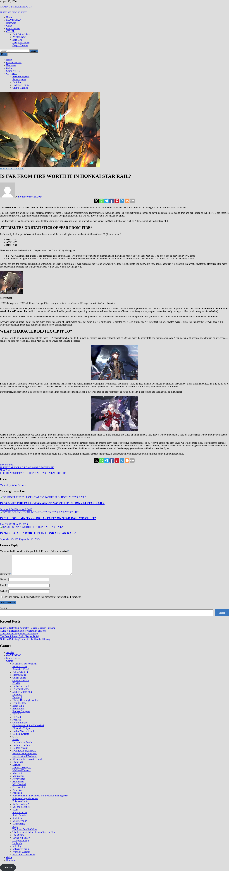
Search (3, 608)
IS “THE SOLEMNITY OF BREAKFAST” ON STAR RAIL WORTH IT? (48, 518)
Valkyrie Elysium (20, 849)
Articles (10, 652)
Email (4, 585)
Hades (15, 739)
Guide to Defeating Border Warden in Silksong (23, 630)
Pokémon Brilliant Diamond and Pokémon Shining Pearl (40, 795)
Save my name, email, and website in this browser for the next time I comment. (42, 597)
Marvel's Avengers (21, 767)
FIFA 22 (16, 714)
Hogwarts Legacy (21, 745)
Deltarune (17, 694)
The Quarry (18, 835)
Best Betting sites (20, 34)
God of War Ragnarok (23, 731)
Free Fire (16, 719)
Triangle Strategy (20, 840)
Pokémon (17, 792)
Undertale (17, 843)
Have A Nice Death (22, 742)
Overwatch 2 (18, 787)
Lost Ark (16, 764)
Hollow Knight (19, 748)
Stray (15, 826)
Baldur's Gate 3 (20, 672)
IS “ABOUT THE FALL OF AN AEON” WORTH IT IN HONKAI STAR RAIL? (52, 503)
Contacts (8, 867)
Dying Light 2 (19, 703)
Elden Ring (18, 705)
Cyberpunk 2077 (20, 689)
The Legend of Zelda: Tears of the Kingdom (34, 832)
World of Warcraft (21, 851)
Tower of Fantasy (21, 837)
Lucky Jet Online (20, 42)
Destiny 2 (17, 697)
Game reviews (13, 28)
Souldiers (17, 818)
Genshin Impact (20, 722)
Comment (6, 574)
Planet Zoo (17, 790)
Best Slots (17, 39)
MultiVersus (18, 776)
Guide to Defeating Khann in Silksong (19, 633)
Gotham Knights (20, 733)
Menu (3, 54)
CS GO (16, 683)
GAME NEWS (13, 20)
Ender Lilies (18, 708)
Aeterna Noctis (19, 666)
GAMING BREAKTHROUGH (16, 6)
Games (9, 660)
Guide (9, 25)
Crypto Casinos (20, 45)
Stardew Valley (19, 821)
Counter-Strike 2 (20, 680)
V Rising (16, 846)
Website (4, 591)
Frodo (21, 196)
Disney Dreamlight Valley (25, 700)
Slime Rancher (19, 812)
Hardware (11, 23)
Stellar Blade (18, 823)
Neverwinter (18, 778)
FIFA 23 (16, 717)
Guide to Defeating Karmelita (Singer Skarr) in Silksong (27, 628)
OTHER (10, 31)
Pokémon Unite (20, 801)
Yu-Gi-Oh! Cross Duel (23, 854)
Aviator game (19, 37)
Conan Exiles (19, 677)
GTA (15, 736)
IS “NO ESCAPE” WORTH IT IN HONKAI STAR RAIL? (38, 533)
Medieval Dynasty (21, 770)
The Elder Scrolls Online (24, 829)
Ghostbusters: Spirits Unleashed (28, 725)
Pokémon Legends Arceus (25, 798)
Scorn (15, 809)
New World (18, 781)
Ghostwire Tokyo (21, 728)
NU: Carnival (19, 784)
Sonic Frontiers (19, 815)
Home (9, 17)
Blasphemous (19, 675)
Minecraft (17, 773)
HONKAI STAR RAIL (12, 168)
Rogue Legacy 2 (20, 804)
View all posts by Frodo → (13, 485)
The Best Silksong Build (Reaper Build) (19, 636)
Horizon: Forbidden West (24, 753)
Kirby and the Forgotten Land (27, 759)
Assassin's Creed (20, 669)
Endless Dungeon (21, 711)
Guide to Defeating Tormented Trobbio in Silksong (25, 639)
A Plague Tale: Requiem (24, 663)
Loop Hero (17, 762)
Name (4, 579)
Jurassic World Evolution (24, 756)
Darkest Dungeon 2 (22, 691)
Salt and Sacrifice (21, 806)
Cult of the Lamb (20, 686)
